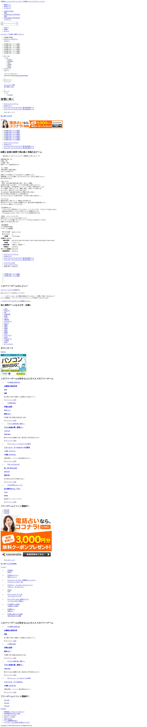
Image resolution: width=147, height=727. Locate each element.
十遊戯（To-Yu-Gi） (10, 451)
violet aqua (7, 431)
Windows (3, 352)
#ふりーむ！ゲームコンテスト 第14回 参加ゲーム (19, 107)
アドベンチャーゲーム (11, 264)
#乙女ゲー (7, 310)
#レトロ (6, 31)
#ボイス (6, 323)
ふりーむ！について (10, 715)
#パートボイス (8, 344)
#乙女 (5, 309)
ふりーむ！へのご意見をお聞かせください (17, 722)
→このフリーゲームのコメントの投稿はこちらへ (16, 301)
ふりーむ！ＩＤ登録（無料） (9, 34)
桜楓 (5, 389)
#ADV (6, 334)
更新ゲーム (7, 6)
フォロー (3, 119)
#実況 (5, 316)
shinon (6, 492)
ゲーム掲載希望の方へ (11, 720)
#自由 (5, 330)
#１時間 (6, 340)
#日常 (5, 342)
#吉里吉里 (7, 314)
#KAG (6, 337)
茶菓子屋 (7, 471)
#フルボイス (8, 321)
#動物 (5, 332)
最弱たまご (7, 410)
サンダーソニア (6, 116)
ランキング (7, 8)
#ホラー (6, 27)
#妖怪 (5, 326)
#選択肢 (6, 319)
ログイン (21, 34)
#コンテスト (8, 335)
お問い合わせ (8, 719)
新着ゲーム (7, 4)
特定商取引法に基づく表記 (12, 713)
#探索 (5, 29)
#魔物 (5, 325)
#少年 (5, 318)
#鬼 (5, 312)
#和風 (5, 328)
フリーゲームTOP (9, 263)
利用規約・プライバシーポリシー (14, 711)
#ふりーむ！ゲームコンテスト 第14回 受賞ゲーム (19, 109)
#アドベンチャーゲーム (11, 104)
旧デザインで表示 (9, 717)
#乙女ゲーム (8, 105)
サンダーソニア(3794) (8, 564)
